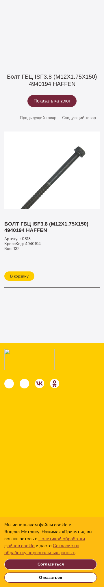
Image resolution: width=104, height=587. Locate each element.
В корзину (19, 276)
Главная (12, 41)
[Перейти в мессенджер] (9, 383)
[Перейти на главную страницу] (29, 359)
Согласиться (51, 564)
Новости (15, 516)
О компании (20, 504)
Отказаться (50, 577)
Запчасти (37, 41)
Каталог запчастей (71, 41)
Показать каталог (52, 100)
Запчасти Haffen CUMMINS (29, 48)
